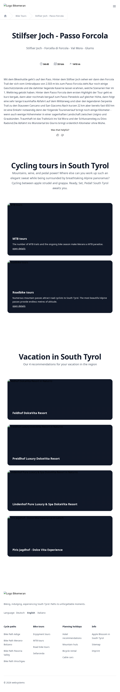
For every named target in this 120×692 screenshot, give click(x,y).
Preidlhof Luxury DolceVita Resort (36, 458)
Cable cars (67, 657)
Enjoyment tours (41, 634)
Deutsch (20, 612)
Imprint (96, 650)
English (31, 612)
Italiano (42, 612)
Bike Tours (21, 15)
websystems (18, 682)
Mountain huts (70, 644)
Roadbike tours (23, 292)
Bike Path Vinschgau (14, 661)
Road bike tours (41, 646)
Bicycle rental (69, 650)
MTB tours (19, 239)
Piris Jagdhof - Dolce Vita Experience (37, 550)
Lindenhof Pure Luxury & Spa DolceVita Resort (44, 504)
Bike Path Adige (12, 634)
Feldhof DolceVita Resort (29, 413)
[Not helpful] (62, 135)
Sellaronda (38, 653)
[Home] (5, 15)
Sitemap (96, 644)
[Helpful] (57, 135)
